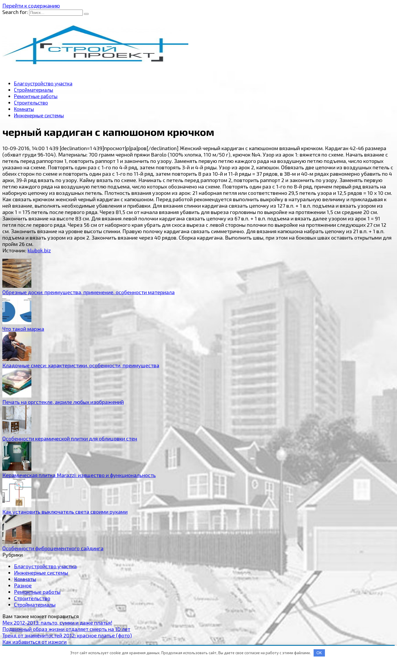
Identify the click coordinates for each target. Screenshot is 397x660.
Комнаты (24, 109)
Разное (23, 585)
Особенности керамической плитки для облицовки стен (69, 438)
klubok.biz (39, 250)
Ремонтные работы (36, 96)
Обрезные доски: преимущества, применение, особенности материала (88, 292)
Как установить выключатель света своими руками (65, 511)
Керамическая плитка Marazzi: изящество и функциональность (79, 475)
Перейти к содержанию (31, 5)
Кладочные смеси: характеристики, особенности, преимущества (80, 365)
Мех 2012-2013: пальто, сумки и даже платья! (57, 622)
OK (319, 653)
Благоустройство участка (43, 83)
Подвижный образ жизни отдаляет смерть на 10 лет (66, 629)
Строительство (31, 102)
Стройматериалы (33, 90)
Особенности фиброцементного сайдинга (52, 548)
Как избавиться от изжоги (34, 642)
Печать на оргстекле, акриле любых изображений (63, 402)
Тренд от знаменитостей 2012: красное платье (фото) (67, 635)
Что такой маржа (23, 328)
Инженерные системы (39, 115)
